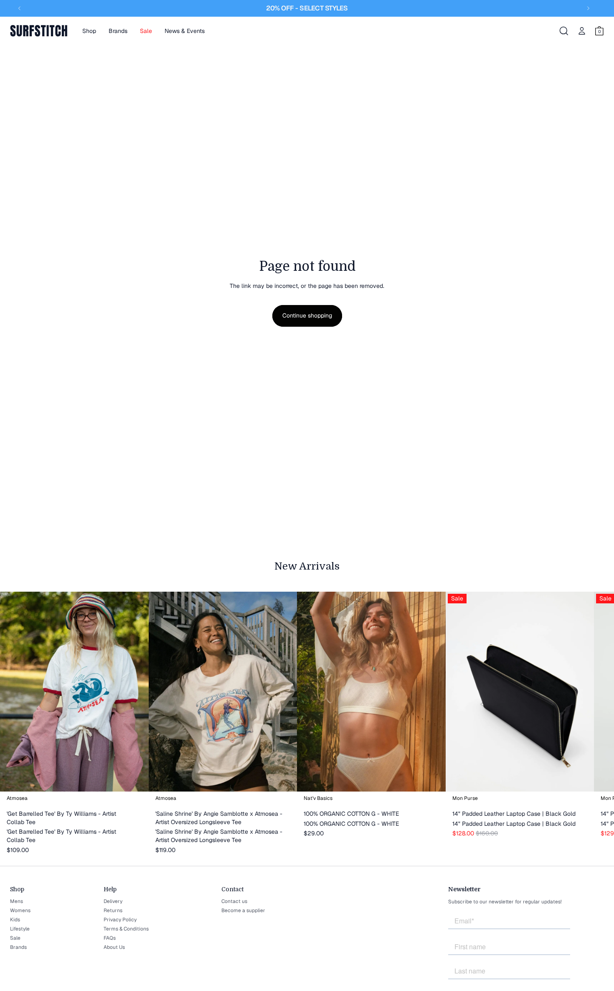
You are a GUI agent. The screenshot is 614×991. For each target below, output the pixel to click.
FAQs (110, 938)
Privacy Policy (120, 919)
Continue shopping (307, 315)
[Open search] (564, 31)
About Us (114, 947)
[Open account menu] (581, 31)
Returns (113, 910)
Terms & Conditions (126, 928)
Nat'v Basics (318, 798)
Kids (15, 919)
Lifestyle (20, 928)
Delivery (113, 901)
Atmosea (17, 798)
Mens (16, 901)
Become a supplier (243, 910)
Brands (18, 947)
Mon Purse (465, 798)
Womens (20, 910)
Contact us (234, 901)
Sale (15, 938)
